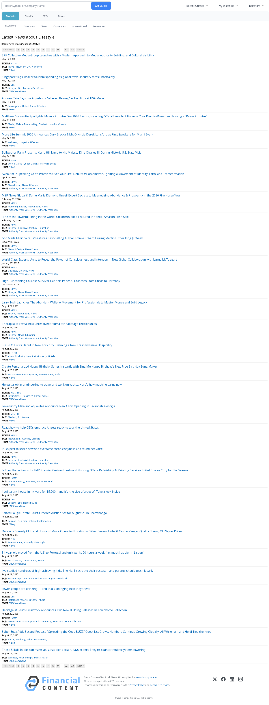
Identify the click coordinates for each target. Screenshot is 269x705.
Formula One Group (33, 88)
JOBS (13, 392)
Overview (29, 26)
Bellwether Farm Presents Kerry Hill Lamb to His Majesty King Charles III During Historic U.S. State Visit (71, 152)
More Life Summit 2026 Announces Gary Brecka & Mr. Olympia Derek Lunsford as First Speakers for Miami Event (77, 134)
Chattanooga (44, 521)
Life (20, 88)
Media (11, 124)
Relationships (15, 578)
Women (26, 417)
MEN (13, 414)
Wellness (12, 142)
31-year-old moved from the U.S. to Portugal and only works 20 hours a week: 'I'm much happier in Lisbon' (72, 553)
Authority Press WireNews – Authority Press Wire (34, 188)
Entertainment (46, 374)
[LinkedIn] (232, 683)
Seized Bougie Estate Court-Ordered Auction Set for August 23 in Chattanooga (54, 513)
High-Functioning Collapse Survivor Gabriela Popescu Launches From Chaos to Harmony (61, 281)
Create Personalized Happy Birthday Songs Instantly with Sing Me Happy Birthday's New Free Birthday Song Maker (79, 366)
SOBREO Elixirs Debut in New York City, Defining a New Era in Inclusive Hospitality (57, 345)
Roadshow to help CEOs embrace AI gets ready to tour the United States (50, 427)
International (79, 26)
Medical (12, 417)
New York (37, 66)
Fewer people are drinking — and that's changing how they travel (46, 589)
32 (66, 49)
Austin (11, 639)
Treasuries (99, 26)
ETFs (45, 16)
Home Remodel (45, 481)
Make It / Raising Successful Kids (51, 578)
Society (11, 313)
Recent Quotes (195, 5)
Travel (11, 66)
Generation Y (29, 560)
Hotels (51, 356)
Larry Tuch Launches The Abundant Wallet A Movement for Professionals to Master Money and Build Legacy (74, 302)
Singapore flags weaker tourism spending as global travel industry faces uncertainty (58, 77)
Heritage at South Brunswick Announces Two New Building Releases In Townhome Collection (64, 610)
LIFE (12, 84)
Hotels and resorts (17, 599)
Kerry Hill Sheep (48, 163)
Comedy (28, 542)
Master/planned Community (37, 621)
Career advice (41, 396)
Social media (14, 560)
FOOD (14, 63)
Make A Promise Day (26, 124)
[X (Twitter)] (214, 683)
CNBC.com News (17, 91)
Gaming (26, 438)
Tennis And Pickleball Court (67, 621)
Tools (61, 16)
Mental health (41, 657)
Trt (19, 417)
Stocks (29, 16)
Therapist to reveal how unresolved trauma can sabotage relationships (49, 324)
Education (44, 228)
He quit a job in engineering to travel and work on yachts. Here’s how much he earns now (62, 385)
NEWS (13, 182)
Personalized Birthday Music (22, 374)
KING (13, 160)
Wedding (20, 639)
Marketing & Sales (17, 206)
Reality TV (28, 396)
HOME (14, 478)
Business (12, 270)
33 (72, 49)
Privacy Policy (137, 685)
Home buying (30, 502)
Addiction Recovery (37, 639)
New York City (23, 66)
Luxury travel (14, 396)
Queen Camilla (31, 163)
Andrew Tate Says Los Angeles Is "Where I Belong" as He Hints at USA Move (53, 98)
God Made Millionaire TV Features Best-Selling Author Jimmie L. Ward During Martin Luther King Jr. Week (72, 238)
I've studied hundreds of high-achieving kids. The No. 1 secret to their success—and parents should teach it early (77, 571)
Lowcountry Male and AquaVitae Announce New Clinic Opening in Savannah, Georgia (58, 406)
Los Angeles (14, 106)
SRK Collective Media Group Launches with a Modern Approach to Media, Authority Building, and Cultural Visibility (78, 55)
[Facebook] (223, 683)
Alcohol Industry (16, 356)
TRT (19, 414)
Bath (57, 374)
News (44, 26)
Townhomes (14, 621)
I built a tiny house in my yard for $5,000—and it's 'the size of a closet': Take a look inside (61, 492)
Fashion (12, 521)
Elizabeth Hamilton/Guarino (53, 124)
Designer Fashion (27, 521)
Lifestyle (12, 88)
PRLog (12, 70)
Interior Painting (16, 481)
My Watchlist (226, 5)
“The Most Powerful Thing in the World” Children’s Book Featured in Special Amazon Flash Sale (65, 217)
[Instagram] (240, 683)
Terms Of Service (159, 685)
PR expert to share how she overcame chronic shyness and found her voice (52, 449)
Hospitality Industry (37, 356)
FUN (13, 539)
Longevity (24, 142)
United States (29, 106)
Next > (80, 49)
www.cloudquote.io (146, 677)
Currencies (59, 26)
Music (42, 599)
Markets (11, 16)
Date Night (39, 542)
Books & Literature (28, 228)
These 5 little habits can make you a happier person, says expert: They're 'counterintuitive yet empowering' (74, 650)
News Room (14, 185)
